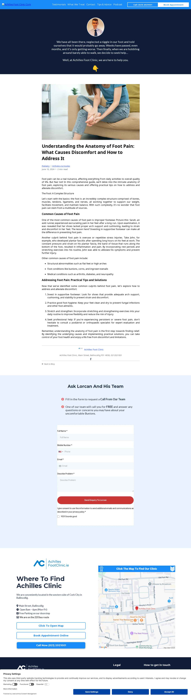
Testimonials (59, 4)
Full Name (62, 431)
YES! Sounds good (69, 516)
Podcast (117, 4)
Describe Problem (65, 474)
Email (60, 459)
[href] (136, 610)
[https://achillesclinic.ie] (16, 4)
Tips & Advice (104, 4)
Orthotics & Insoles (61, 166)
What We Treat (76, 4)
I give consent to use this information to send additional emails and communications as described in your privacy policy (95, 510)
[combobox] (60, 451)
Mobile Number (64, 445)
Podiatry (45, 166)
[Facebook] (90, 359)
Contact (90, 4)
